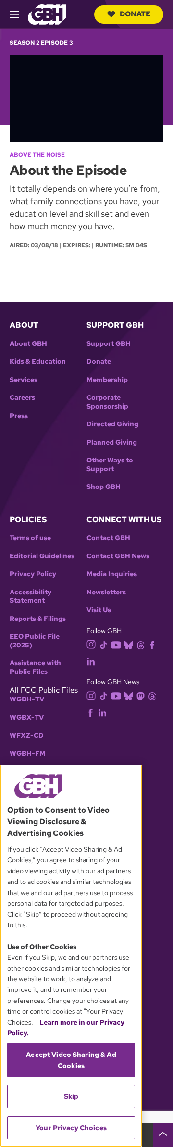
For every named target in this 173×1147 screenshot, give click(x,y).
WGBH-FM (28, 754)
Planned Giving (111, 442)
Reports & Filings (38, 619)
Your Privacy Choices (71, 1127)
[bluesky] (128, 644)
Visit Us (98, 610)
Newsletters (106, 592)
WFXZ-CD (27, 735)
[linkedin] (90, 661)
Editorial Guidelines (42, 556)
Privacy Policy (33, 574)
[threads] (140, 644)
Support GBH (108, 344)
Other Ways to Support (109, 464)
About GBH (28, 344)
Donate (135, 14)
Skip (71, 1096)
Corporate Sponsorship (107, 402)
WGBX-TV (27, 717)
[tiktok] (103, 644)
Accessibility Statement (30, 596)
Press (19, 416)
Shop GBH (103, 487)
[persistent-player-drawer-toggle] (163, 1135)
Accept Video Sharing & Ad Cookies (71, 1059)
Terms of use (30, 538)
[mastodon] (140, 695)
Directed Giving (112, 424)
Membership (107, 380)
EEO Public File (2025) (35, 641)
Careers (22, 398)
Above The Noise (37, 154)
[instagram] (91, 644)
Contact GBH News (117, 556)
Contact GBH (108, 538)
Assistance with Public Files (35, 667)
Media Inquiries (111, 574)
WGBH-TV (27, 699)
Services (23, 380)
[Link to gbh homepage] (47, 14)
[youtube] (116, 644)
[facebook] (152, 644)
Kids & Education (38, 361)
